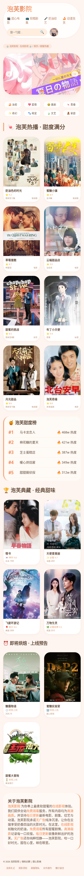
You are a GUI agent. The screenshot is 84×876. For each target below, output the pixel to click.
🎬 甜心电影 (13, 20)
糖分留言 (59, 868)
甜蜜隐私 (35, 868)
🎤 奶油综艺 (50, 20)
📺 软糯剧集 (32, 20)
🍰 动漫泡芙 (69, 20)
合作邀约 (47, 868)
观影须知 (23, 868)
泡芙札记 (10, 868)
